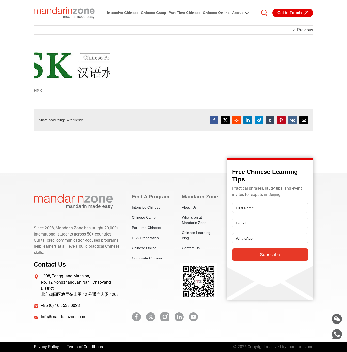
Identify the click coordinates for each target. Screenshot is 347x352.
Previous (305, 30)
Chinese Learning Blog (196, 235)
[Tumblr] (270, 120)
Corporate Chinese (147, 258)
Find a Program (149, 196)
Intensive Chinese (122, 13)
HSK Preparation (145, 238)
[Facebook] (214, 120)
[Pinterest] (281, 120)
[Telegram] (259, 120)
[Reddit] (236, 120)
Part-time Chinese (184, 13)
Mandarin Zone (199, 196)
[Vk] (292, 120)
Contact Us (191, 248)
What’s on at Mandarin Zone (194, 220)
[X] (225, 120)
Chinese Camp (153, 13)
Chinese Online (216, 13)
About (237, 13)
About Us (189, 207)
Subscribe (270, 254)
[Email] (303, 120)
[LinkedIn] (247, 120)
